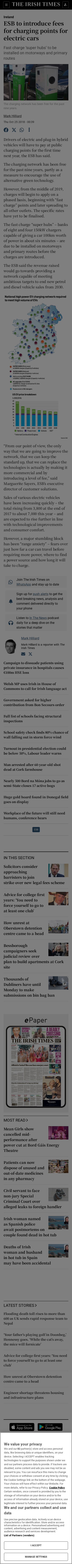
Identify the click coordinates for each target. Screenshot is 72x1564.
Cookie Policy (57, 1487)
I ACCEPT (36, 1545)
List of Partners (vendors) (19, 1535)
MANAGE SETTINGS (36, 1556)
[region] (36, 1498)
